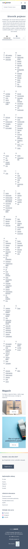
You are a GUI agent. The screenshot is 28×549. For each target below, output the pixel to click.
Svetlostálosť (9, 336)
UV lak (19, 349)
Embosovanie (9, 121)
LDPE (18, 193)
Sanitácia (8, 308)
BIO (18, 67)
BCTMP (19, 63)
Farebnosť (19, 123)
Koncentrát (8, 203)
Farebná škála (20, 121)
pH (6, 269)
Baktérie (19, 61)
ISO (18, 182)
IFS (18, 173)
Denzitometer (20, 96)
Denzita (19, 93)
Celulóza (8, 96)
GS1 (7, 166)
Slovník (4, 486)
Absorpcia (8, 57)
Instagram (6, 515)
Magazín (4, 484)
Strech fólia (8, 332)
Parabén (8, 249)
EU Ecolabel (9, 128)
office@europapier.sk (14, 539)
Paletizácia (8, 243)
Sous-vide (8, 325)
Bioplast (19, 75)
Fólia (18, 132)
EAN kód (8, 117)
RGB (18, 247)
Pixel (7, 271)
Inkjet (18, 175)
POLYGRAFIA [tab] (16, 38)
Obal (18, 219)
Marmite (8, 221)
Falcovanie (20, 117)
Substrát (8, 334)
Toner (7, 361)
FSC (18, 144)
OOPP (19, 229)
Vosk (7, 379)
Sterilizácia (8, 330)
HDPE (18, 155)
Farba (18, 119)
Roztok (19, 251)
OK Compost (20, 227)
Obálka (19, 221)
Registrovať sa (8, 466)
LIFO (18, 197)
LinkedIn (6, 517)
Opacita (19, 231)
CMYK (7, 100)
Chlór (7, 173)
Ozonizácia (20, 233)
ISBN (18, 179)
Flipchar (19, 130)
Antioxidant (8, 59)
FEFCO (19, 126)
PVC (7, 301)
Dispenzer (19, 105)
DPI (18, 107)
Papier (7, 247)
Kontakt (4, 488)
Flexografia (20, 128)
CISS (7, 98)
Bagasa (19, 55)
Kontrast (8, 205)
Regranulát (20, 245)
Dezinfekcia (20, 103)
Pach (7, 241)
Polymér (8, 289)
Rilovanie (19, 249)
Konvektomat (9, 207)
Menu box (8, 225)
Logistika (19, 201)
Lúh (18, 204)
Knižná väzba (9, 197)
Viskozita (8, 371)
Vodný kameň (9, 375)
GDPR (4, 502)
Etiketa (7, 126)
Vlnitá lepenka (9, 373)
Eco (6, 119)
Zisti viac (14, 411)
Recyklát (19, 243)
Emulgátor (8, 123)
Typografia (8, 363)
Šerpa (18, 308)
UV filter (19, 347)
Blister (18, 80)
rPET (18, 253)
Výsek (7, 381)
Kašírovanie (8, 195)
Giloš (7, 160)
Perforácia (8, 261)
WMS (18, 371)
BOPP (18, 82)
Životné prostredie (6, 496)
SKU (7, 318)
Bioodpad (19, 73)
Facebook (6, 513)
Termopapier (9, 344)
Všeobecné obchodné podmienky (10, 498)
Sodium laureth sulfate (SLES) (8, 322)
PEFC (7, 255)
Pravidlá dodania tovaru (8, 500)
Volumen (8, 377)
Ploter (7, 277)
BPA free (19, 86)
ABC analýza (9, 55)
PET (7, 267)
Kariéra (4, 482)
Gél (6, 158)
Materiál (7, 223)
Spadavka (8, 327)
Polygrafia (8, 283)
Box (18, 84)
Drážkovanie (20, 110)
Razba (19, 241)
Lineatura (19, 199)
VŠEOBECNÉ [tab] (6, 38)
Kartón (7, 193)
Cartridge (8, 93)
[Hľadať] (23, 7)
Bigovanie (19, 65)
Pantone (8, 245)
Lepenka (19, 195)
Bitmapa (19, 77)
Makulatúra (8, 219)
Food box (19, 134)
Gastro (7, 155)
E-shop (4, 479)
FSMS (18, 148)
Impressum (5, 505)
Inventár (19, 177)
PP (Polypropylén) (8, 297)
